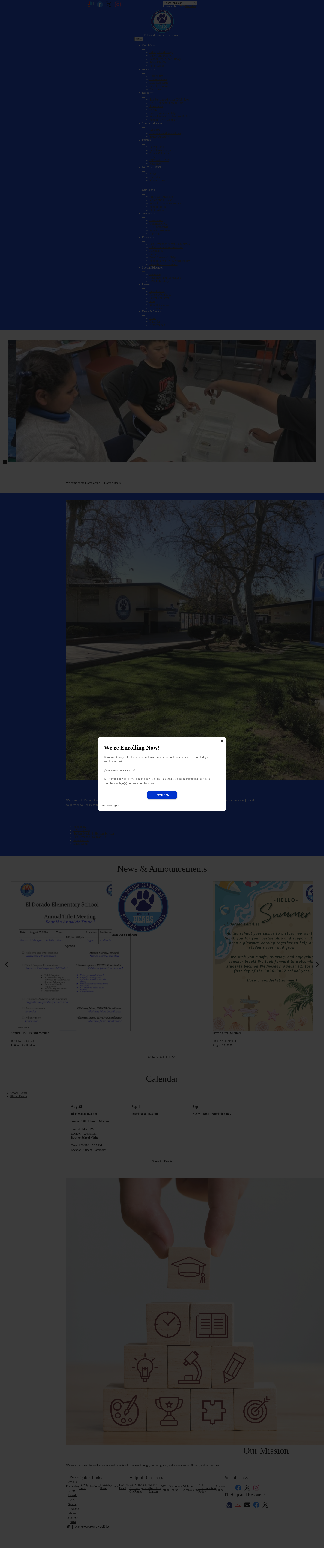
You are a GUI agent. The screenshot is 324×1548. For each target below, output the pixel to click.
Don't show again (109, 805)
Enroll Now (161, 794)
